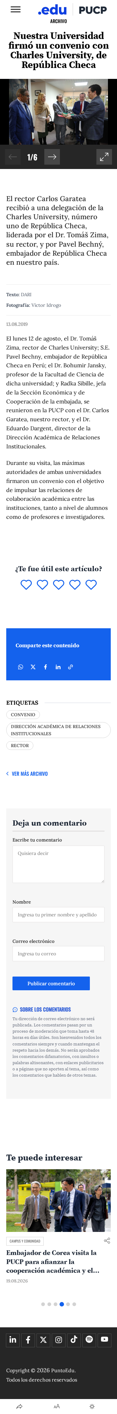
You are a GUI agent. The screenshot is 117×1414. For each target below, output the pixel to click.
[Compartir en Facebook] (46, 667)
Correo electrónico (33, 941)
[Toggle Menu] (16, 9)
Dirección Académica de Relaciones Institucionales (55, 730)
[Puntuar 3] (59, 585)
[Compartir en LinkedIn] (58, 667)
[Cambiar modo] (92, 1406)
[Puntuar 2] (42, 585)
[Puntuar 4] (75, 585)
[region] (58, 124)
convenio (23, 714)
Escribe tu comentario (37, 840)
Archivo (58, 20)
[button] (52, 157)
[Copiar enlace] (71, 667)
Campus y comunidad (25, 1240)
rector (20, 745)
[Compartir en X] (33, 667)
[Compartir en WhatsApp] (21, 667)
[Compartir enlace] (107, 1241)
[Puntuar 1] (26, 585)
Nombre (21, 902)
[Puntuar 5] (91, 585)
